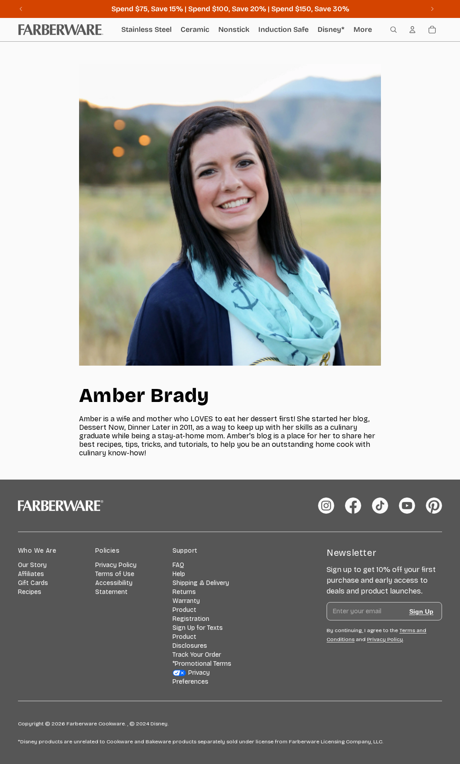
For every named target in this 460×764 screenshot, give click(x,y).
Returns (184, 592)
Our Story (32, 565)
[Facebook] (353, 506)
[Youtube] (407, 506)
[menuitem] (362, 29)
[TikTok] (380, 506)
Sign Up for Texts (197, 628)
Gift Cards (33, 583)
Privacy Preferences (191, 677)
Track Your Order (196, 655)
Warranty (186, 601)
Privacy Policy (116, 565)
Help (178, 574)
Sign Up (421, 611)
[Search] (393, 29)
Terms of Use (114, 574)
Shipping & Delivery (200, 583)
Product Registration (190, 614)
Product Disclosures (189, 641)
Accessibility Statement (114, 587)
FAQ (178, 565)
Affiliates (31, 574)
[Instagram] (326, 506)
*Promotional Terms (201, 664)
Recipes (29, 592)
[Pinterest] (434, 506)
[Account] (412, 29)
